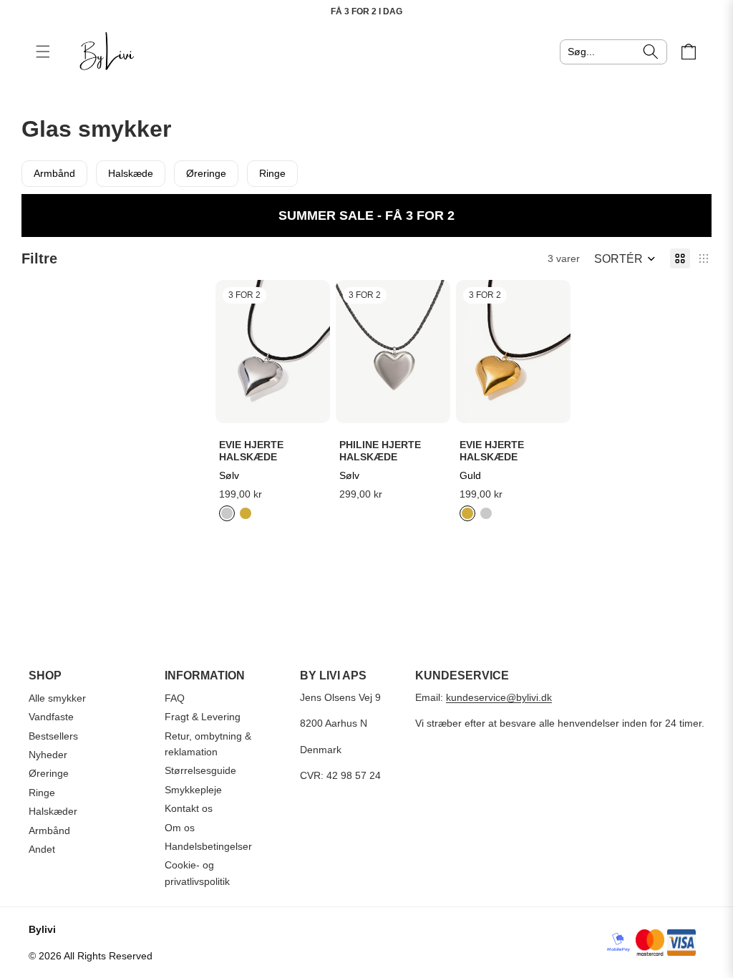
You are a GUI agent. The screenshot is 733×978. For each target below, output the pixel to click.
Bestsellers (53, 736)
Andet (42, 849)
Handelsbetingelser (208, 846)
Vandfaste (51, 716)
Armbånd (54, 173)
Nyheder (48, 754)
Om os (180, 827)
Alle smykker (57, 698)
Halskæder (53, 811)
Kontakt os (189, 808)
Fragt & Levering (203, 716)
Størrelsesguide (200, 770)
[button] (625, 258)
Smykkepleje (193, 789)
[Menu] (43, 51)
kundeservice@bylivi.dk (499, 697)
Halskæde (130, 173)
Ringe (272, 173)
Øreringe (206, 173)
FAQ (175, 698)
